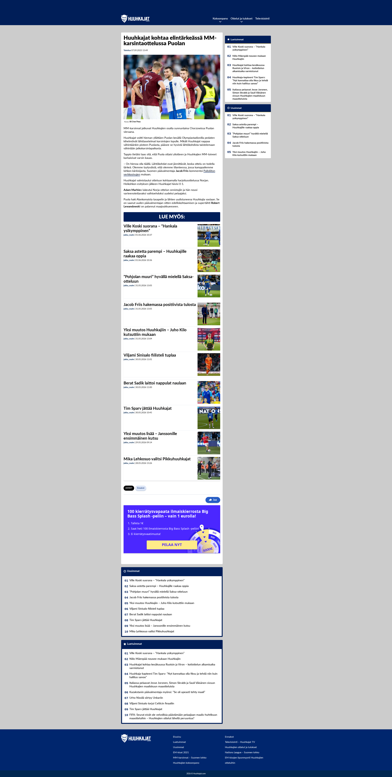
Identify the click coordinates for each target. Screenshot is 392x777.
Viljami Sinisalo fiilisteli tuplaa (150, 355)
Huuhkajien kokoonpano (186, 763)
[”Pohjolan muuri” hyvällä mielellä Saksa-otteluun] (209, 286)
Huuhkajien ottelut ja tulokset (241, 747)
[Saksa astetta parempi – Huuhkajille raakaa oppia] (209, 260)
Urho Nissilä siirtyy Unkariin (146, 698)
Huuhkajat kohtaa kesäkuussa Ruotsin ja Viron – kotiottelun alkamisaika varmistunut (172, 666)
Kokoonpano (220, 18)
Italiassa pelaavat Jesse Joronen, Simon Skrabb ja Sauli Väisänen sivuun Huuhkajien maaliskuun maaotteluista (172, 685)
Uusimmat (133, 571)
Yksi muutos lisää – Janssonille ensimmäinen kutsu (159, 625)
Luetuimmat (134, 644)
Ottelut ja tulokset (242, 18)
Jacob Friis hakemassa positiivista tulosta (160, 305)
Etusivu (177, 737)
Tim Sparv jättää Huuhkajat (148, 408)
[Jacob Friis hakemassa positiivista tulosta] (209, 314)
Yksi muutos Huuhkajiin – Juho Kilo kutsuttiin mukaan (161, 603)
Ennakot (140, 488)
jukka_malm (129, 235)
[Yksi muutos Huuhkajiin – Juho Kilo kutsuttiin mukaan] (209, 339)
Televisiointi (262, 18)
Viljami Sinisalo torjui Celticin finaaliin (151, 703)
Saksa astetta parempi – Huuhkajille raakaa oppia (159, 586)
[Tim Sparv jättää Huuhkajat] (209, 417)
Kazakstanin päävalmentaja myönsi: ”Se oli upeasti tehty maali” (167, 692)
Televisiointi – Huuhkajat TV (240, 742)
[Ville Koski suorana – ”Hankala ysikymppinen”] (209, 235)
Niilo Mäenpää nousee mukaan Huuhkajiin (155, 659)
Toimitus (127, 51)
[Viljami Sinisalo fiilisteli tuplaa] (209, 364)
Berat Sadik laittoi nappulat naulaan (155, 383)
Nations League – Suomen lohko (242, 752)
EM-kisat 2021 (181, 752)
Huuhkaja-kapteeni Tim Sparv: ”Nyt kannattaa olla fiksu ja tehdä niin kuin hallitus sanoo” (173, 675)
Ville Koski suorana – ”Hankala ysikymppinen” (157, 580)
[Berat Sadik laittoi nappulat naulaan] (209, 392)
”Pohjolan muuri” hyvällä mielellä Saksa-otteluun (158, 591)
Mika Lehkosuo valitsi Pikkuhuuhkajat (157, 459)
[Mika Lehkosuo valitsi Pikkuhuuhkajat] (209, 468)
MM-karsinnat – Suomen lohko (189, 757)
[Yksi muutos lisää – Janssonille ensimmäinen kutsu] (209, 443)
